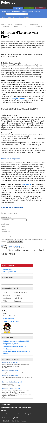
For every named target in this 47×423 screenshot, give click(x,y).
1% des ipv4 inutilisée (18, 98)
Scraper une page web (10, 344)
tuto (16, 375)
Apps (29, 8)
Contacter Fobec (8, 319)
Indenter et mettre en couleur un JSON (16, 341)
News (3, 17)
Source (18, 8)
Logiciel (26, 17)
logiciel (19, 382)
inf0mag (17, 246)
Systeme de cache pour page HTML (15, 346)
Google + (28, 414)
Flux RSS (6, 421)
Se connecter (7, 269)
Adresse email (6, 217)
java (17, 362)
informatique (16, 11)
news (8, 11)
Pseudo (4, 213)
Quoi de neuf (7, 349)
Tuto (19, 17)
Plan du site (15, 421)
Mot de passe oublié (9, 272)
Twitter (18, 414)
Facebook (9, 414)
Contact (23, 421)
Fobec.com (9, 2)
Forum (40, 8)
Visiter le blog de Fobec (11, 321)
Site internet (5, 224)
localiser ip (27, 184)
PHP (14, 17)
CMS (16, 370)
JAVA (9, 17)
